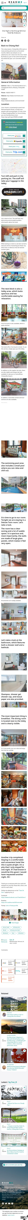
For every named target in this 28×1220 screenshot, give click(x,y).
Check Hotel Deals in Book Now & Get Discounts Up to (14, 124)
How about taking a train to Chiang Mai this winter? (15, 1015)
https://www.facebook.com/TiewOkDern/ (13, 897)
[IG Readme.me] (12, 1203)
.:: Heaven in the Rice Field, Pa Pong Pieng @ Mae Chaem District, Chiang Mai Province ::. (16, 1127)
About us (4, 1207)
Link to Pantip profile (12, 906)
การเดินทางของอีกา (11, 1035)
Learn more (11, 1215)
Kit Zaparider (10, 1064)
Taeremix (9, 1013)
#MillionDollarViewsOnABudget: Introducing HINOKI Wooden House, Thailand (16, 1068)
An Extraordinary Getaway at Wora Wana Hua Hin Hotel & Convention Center (15, 1152)
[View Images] (5, 912)
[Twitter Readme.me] (6, 1203)
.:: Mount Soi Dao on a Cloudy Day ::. (15, 1104)
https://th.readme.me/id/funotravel (11, 902)
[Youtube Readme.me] (9, 1203)
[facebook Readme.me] (3, 1203)
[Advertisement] (14, 422)
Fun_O (8, 1101)
